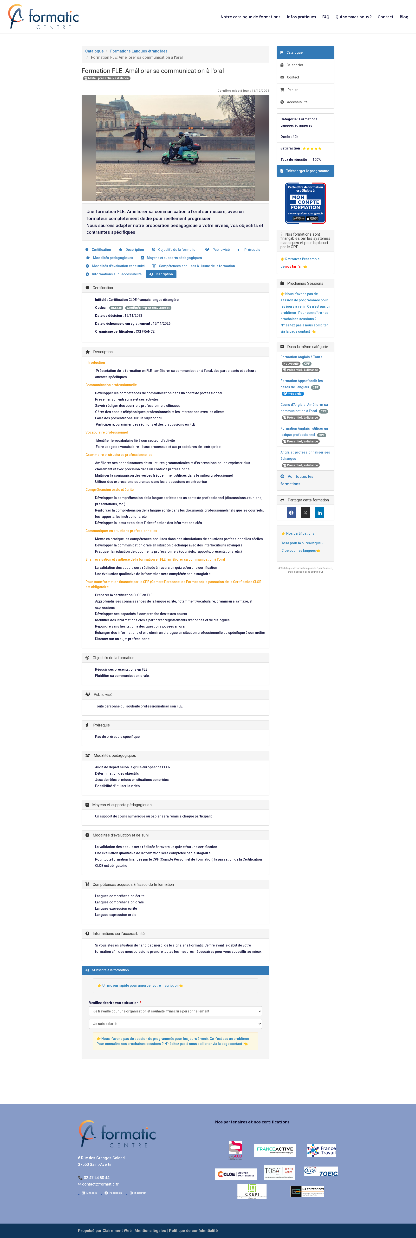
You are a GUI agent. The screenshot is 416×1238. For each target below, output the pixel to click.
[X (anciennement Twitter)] (305, 512)
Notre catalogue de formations (250, 17)
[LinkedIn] (319, 512)
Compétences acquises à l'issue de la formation (196, 266)
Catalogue (94, 51)
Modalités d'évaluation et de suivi (118, 266)
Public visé (221, 250)
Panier (292, 90)
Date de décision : (109, 316)
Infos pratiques (301, 17)
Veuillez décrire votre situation (113, 1003)
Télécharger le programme (307, 171)
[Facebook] (291, 512)
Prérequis (252, 250)
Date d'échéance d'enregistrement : (123, 323)
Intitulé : (101, 300)
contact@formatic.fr (100, 1184)
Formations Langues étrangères (139, 51)
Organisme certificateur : (115, 331)
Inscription (164, 274)
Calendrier (294, 65)
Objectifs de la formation (177, 250)
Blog (404, 17)
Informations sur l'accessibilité (116, 274)
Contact (386, 17)
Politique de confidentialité (193, 1230)
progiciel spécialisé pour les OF (306, 571)
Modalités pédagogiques (112, 258)
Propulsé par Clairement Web (105, 1230)
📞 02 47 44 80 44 (93, 1177)
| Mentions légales (149, 1230)
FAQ (325, 17)
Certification (101, 250)
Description (134, 250)
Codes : (101, 308)
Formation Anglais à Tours (301, 357)
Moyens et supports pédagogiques (174, 258)
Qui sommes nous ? (353, 17)
